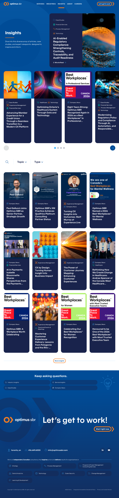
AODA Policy (68, 489)
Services (40, 4)
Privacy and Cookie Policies (104, 489)
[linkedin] (102, 450)
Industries (51, 4)
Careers (78, 4)
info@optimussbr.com (58, 450)
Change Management (98, 473)
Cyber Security (70, 473)
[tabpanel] (17, 107)
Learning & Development (20, 480)
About (70, 4)
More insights (59, 361)
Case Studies (12, 388)
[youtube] (109, 450)
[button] (22, 162)
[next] (112, 148)
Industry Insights (13, 382)
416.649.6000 (34, 450)
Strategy (15, 466)
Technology (42, 473)
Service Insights (60, 382)
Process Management (54, 466)
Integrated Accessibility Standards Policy (84, 489)
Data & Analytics (17, 473)
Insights (61, 4)
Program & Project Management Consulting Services (93, 466)
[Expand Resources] (7, 161)
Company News (60, 388)
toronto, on (16, 450)
